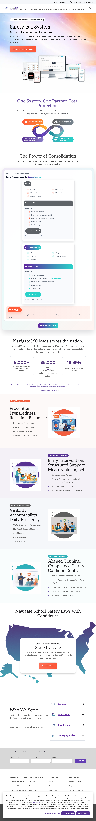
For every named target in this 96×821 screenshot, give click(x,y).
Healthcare (33, 790)
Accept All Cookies (68, 813)
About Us (52, 781)
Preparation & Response (18, 790)
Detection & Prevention (18, 786)
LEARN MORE (48, 666)
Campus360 (52, 10)
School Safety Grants (76, 790)
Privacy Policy (36, 802)
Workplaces (33, 786)
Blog (70, 786)
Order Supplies (88, 2)
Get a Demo (53, 790)
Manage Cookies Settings (52, 813)
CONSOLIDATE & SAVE (39, 10)
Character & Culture (17, 781)
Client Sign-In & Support (60, 2)
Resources (62, 10)
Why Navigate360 (76, 10)
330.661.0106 (77, 2)
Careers (52, 786)
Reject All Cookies (83, 813)
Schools (32, 781)
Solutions (24, 10)
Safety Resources (75, 781)
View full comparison (48, 326)
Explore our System (23, 49)
